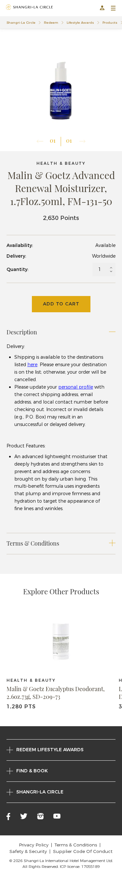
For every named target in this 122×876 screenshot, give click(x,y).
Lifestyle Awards (80, 22)
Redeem (51, 22)
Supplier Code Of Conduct (83, 851)
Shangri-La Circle (21, 22)
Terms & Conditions (76, 844)
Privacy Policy (33, 844)
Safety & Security (28, 851)
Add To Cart (61, 304)
